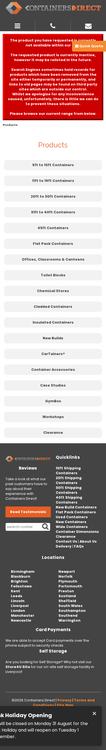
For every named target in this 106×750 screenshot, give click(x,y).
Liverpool (20, 605)
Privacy (64, 700)
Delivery (63, 546)
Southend (67, 615)
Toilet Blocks (53, 275)
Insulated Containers (53, 322)
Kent (15, 591)
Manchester (22, 615)
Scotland (67, 596)
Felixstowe (21, 586)
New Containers (71, 522)
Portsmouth (70, 586)
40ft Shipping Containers (69, 500)
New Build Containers (76, 507)
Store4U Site (17, 666)
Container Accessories (53, 369)
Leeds (16, 596)
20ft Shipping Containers (69, 480)
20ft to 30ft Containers (53, 196)
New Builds (53, 338)
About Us (88, 541)
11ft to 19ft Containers (53, 180)
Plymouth (67, 581)
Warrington (69, 620)
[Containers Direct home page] (53, 8)
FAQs (79, 546)
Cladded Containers (53, 306)
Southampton (72, 610)
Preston (66, 591)
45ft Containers (53, 228)
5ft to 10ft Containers (53, 165)
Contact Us (66, 541)
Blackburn (20, 576)
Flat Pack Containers (53, 243)
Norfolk (65, 576)
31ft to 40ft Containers (53, 212)
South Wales (70, 605)
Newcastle (21, 620)
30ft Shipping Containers (69, 490)
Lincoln (17, 601)
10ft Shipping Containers (68, 470)
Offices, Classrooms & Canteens (53, 259)
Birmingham (23, 571)
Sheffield (67, 601)
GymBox (53, 401)
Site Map (65, 705)
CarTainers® (53, 354)
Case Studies (53, 385)
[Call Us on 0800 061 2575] (53, 25)
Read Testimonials (28, 512)
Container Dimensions (77, 531)
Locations (53, 557)
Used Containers (72, 517)
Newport (66, 571)
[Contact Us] (88, 25)
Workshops (53, 416)
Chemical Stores (53, 291)
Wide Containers (72, 526)
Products (10, 125)
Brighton (19, 581)
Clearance (53, 432)
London (18, 610)
